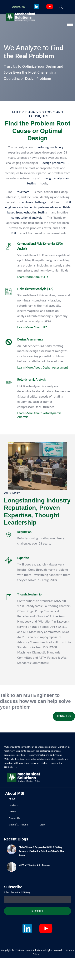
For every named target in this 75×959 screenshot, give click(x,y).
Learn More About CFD (32, 277)
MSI (13, 233)
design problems (53, 163)
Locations (13, 805)
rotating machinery (50, 147)
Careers (12, 811)
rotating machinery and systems (45, 755)
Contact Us (64, 716)
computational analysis (26, 217)
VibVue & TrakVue (18, 824)
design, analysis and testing (48, 181)
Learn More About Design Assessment (42, 367)
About (12, 799)
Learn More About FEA (32, 327)
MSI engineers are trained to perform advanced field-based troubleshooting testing (38, 207)
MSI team (23, 192)
